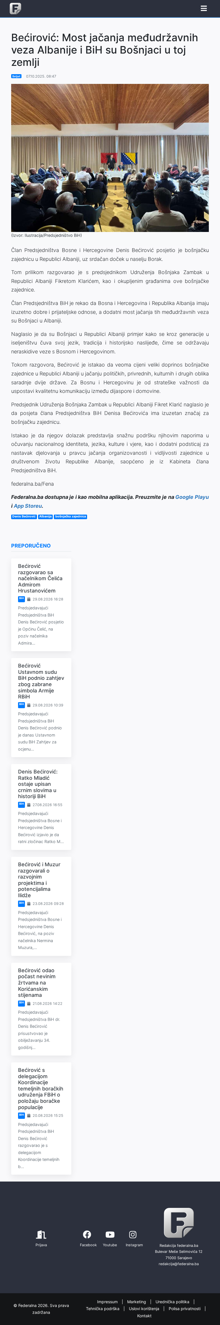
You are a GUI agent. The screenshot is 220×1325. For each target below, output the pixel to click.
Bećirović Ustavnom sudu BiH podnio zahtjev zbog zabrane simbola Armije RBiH (41, 681)
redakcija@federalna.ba (179, 1264)
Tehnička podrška (103, 1308)
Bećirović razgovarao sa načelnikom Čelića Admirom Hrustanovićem (40, 578)
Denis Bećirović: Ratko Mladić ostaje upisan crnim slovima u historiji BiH (38, 784)
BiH (21, 598)
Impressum (108, 1301)
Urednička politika (173, 1301)
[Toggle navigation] (203, 8)
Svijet (16, 76)
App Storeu (28, 506)
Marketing (137, 1301)
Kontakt (144, 1315)
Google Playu (192, 497)
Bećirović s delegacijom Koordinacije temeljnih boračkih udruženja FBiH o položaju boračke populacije (40, 1088)
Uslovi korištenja (144, 1308)
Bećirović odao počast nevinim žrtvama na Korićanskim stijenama (37, 982)
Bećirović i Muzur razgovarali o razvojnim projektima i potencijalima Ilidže (39, 879)
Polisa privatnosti (185, 1308)
